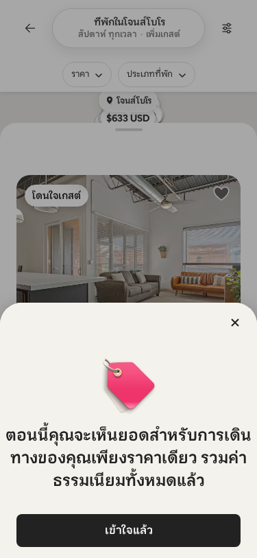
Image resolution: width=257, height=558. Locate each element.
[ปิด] (235, 322)
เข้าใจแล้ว (129, 530)
